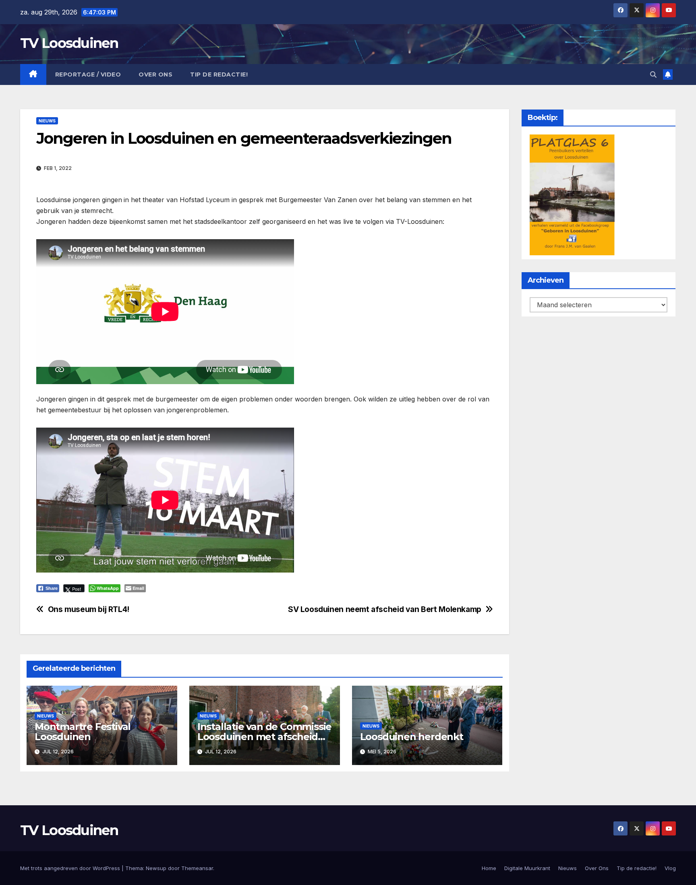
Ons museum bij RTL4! (88, 609)
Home (489, 868)
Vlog (670, 868)
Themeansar (197, 868)
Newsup (156, 868)
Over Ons (155, 74)
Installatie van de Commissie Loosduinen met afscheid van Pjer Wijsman (264, 737)
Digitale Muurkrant (527, 868)
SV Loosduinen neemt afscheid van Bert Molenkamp (384, 609)
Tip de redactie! (219, 74)
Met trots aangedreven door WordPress (71, 868)
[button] (653, 74)
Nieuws (47, 120)
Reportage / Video (88, 74)
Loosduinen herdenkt (411, 736)
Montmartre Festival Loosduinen (82, 731)
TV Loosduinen (69, 43)
